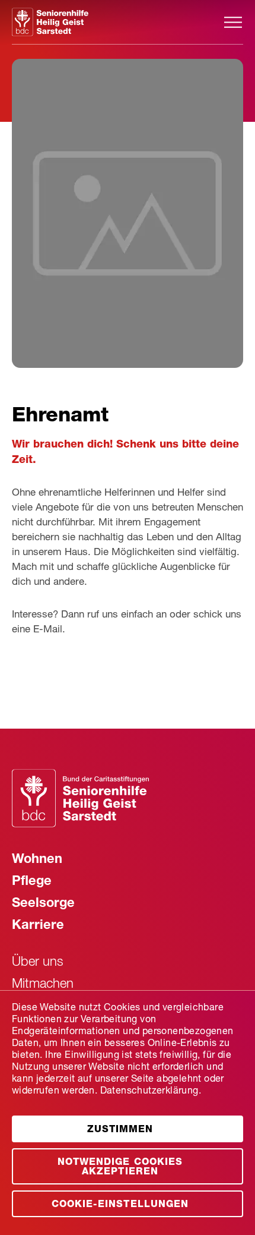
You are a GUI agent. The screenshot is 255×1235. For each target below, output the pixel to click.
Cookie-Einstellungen (120, 1205)
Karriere (38, 925)
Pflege (32, 882)
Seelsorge (43, 904)
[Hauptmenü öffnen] (233, 22)
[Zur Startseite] (117, 22)
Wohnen (37, 860)
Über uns (37, 962)
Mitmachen (43, 984)
